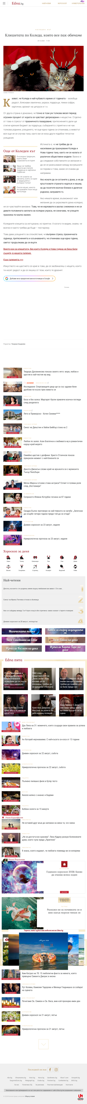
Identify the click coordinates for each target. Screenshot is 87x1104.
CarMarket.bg (63, 1080)
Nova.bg (41, 1078)
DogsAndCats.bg (16, 1080)
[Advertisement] (36, 311)
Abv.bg (9, 1078)
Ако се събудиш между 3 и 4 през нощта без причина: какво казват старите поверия (38, 610)
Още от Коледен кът (19, 151)
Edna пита (13, 660)
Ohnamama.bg (20, 1078)
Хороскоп (62, 3)
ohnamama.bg (41, 383)
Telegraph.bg (29, 1080)
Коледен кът (43, 29)
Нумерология (78, 3)
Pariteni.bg (51, 1080)
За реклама (39, 1085)
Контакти (69, 1085)
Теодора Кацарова (18, 344)
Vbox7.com (64, 1078)
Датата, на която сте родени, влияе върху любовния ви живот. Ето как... (33, 588)
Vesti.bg (32, 1078)
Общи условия (30, 1096)
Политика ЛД (27, 1085)
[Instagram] (56, 1069)
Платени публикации (55, 1085)
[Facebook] (49, 1069)
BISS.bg (74, 1080)
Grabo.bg (40, 1080)
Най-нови (46, 3)
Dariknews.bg (52, 1078)
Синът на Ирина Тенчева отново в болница (21, 599)
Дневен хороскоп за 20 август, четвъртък (20, 621)
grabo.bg (27, 410)
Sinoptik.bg (75, 1078)
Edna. (17, 3)
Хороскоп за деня (16, 551)
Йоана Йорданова (16, 859)
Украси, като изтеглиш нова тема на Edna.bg (43, 930)
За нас (16, 1085)
